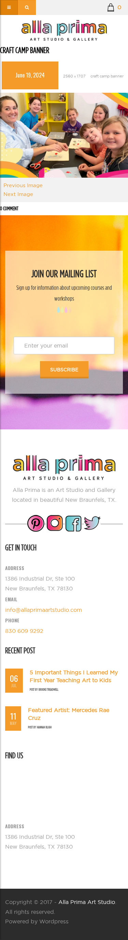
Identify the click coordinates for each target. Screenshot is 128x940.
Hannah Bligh (44, 727)
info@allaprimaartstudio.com (43, 610)
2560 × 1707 (74, 76)
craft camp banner (107, 76)
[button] (114, 7)
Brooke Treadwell (48, 689)
